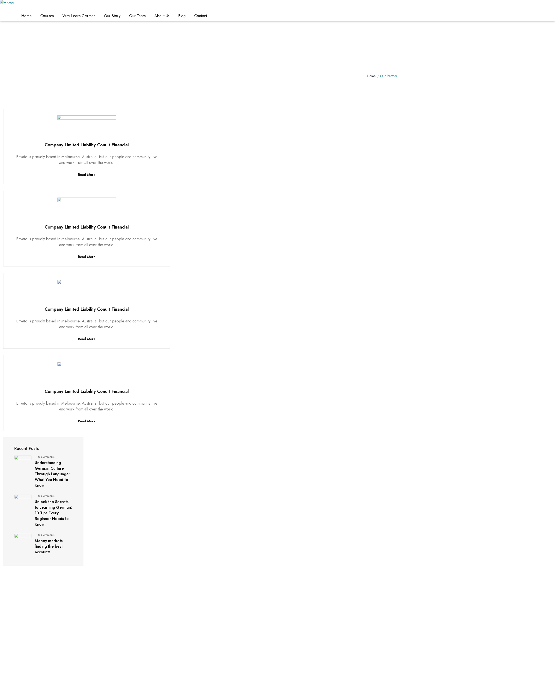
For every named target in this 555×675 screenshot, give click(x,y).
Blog (182, 16)
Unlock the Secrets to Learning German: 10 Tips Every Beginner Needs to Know (53, 513)
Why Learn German (78, 16)
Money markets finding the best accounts (49, 546)
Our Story (112, 16)
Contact (200, 16)
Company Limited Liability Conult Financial (87, 145)
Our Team (137, 16)
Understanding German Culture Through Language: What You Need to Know (52, 474)
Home (26, 16)
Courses (47, 16)
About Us (162, 16)
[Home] (7, 3)
